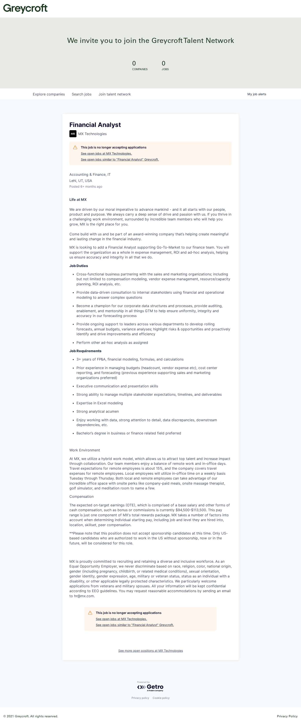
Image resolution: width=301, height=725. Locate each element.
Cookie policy (161, 697)
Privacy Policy (287, 716)
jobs (81, 94)
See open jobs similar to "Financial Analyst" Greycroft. (120, 159)
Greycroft (25, 9)
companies (49, 94)
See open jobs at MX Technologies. (106, 153)
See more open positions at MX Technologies (150, 650)
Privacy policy (140, 697)
